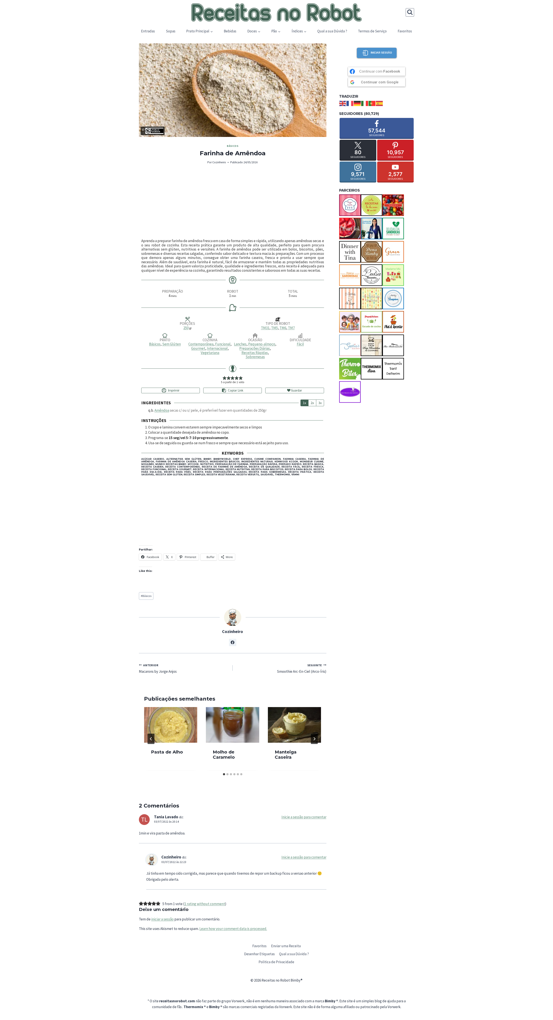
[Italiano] (365, 103)
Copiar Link (235, 390)
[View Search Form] (410, 12)
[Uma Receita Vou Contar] (350, 392)
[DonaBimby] (371, 252)
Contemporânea (200, 344)
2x (312, 403)
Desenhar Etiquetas (259, 954)
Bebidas (230, 31)
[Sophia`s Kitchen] (350, 345)
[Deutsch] (357, 103)
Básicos (232, 146)
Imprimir (173, 390)
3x (320, 403)
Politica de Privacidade (276, 962)
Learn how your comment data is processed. (233, 928)
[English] (342, 103)
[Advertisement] (232, 202)
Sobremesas (255, 356)
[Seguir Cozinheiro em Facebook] (232, 642)
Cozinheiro (219, 162)
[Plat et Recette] (393, 322)
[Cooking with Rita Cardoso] (371, 228)
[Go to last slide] (151, 739)
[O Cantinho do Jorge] (350, 298)
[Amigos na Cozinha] (350, 205)
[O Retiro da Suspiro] (393, 298)
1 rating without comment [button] (204, 903)
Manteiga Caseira (286, 755)
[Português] (372, 103)
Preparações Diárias (254, 348)
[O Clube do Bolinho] (371, 298)
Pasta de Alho (167, 752)
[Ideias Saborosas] (350, 275)
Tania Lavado (166, 816)
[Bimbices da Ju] (393, 205)
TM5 (274, 327)
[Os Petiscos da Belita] (350, 322)
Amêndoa (161, 410)
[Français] (350, 103)
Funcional (222, 344)
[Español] (379, 103)
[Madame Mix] (393, 275)
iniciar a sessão (162, 919)
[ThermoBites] (350, 368)
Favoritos (405, 31)
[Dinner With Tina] (350, 252)
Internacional (217, 348)
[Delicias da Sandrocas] (393, 228)
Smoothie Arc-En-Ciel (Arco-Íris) (301, 668)
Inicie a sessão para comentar (303, 817)
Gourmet (198, 348)
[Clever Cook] (350, 228)
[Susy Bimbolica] (371, 345)
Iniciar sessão (381, 52)
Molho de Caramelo (224, 755)
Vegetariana (210, 352)
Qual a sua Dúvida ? (332, 31)
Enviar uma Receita (286, 946)
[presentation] (170, 724)
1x (304, 403)
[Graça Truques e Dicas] (393, 252)
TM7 (291, 327)
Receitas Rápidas (255, 352)
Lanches (240, 344)
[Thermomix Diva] (371, 368)
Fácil (300, 344)
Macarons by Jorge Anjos (158, 668)
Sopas (170, 31)
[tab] (224, 774)
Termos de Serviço (372, 31)
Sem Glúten (171, 344)
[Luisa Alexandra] (371, 275)
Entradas (148, 31)
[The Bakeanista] (393, 345)
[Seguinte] (314, 739)
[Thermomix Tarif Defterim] (393, 368)
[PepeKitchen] (371, 322)
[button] (224, 378)
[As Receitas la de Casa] (371, 205)
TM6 (283, 327)
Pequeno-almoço (261, 344)
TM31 (265, 327)
